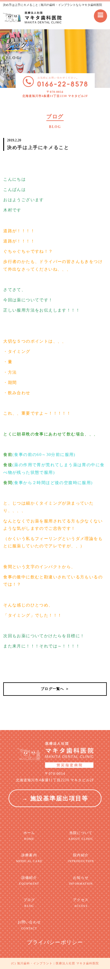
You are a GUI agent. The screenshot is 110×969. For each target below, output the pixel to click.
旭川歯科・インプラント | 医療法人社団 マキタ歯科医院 (58, 963)
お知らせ (81, 880)
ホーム (29, 835)
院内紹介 (81, 858)
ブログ (29, 903)
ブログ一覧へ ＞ (55, 689)
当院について (80, 835)
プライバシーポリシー (55, 942)
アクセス (81, 903)
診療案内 (29, 858)
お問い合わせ (29, 925)
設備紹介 (29, 880)
